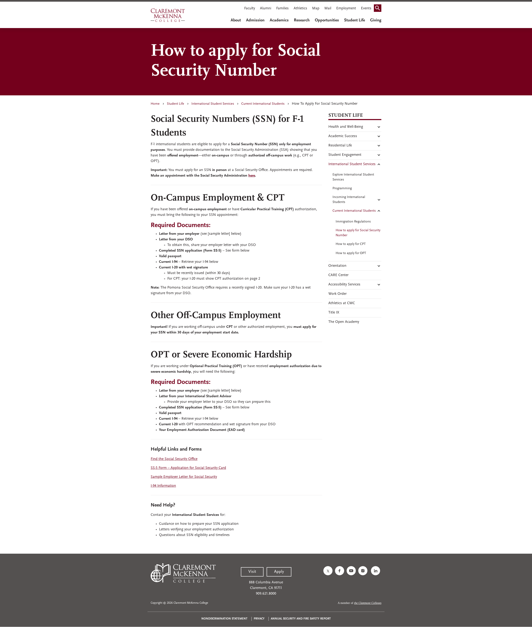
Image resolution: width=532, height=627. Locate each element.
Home (155, 104)
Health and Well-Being (345, 127)
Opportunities (327, 20)
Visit (252, 572)
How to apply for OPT (351, 253)
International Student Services (212, 104)
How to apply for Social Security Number (358, 233)
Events (366, 8)
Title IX (333, 313)
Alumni (265, 8)
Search (378, 9)
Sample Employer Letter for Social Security (184, 477)
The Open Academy (343, 322)
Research (302, 20)
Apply (279, 572)
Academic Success (342, 136)
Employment (346, 8)
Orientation (337, 266)
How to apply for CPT (351, 244)
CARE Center (338, 275)
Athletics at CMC (341, 303)
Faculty (249, 8)
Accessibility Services (344, 284)
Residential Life (340, 146)
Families (282, 8)
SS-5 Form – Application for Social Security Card (188, 468)
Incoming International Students (348, 199)
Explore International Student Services (353, 177)
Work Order (337, 294)
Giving (375, 20)
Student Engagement (344, 155)
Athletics (300, 8)
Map (315, 8)
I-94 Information (163, 486)
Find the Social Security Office (174, 459)
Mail (327, 8)
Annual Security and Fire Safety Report (301, 618)
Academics (279, 20)
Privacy (259, 618)
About (236, 20)
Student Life (354, 20)
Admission (255, 20)
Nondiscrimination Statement (224, 618)
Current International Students (262, 104)
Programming (342, 188)
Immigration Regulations (353, 221)
